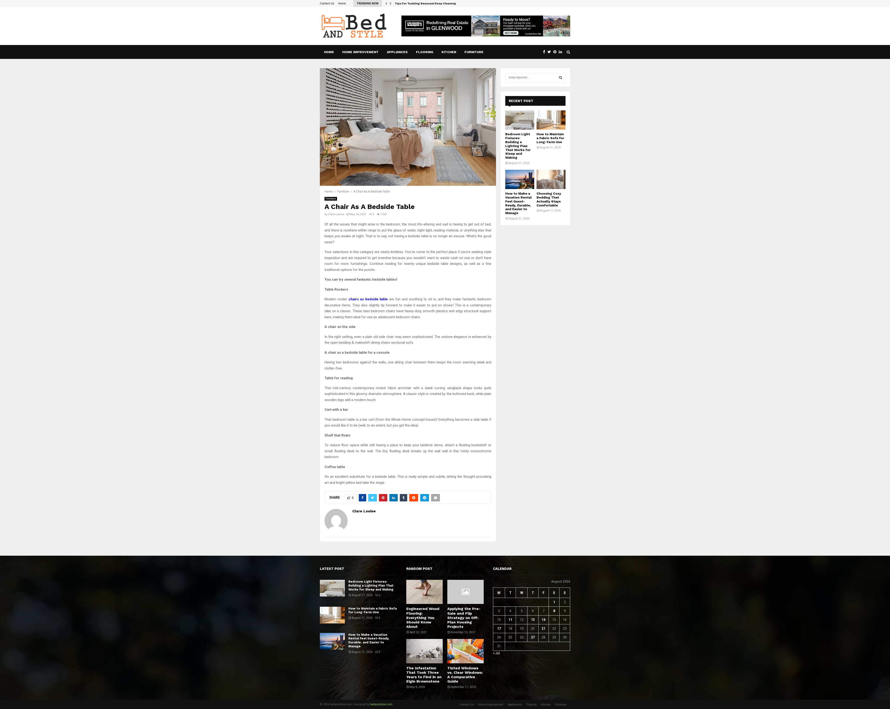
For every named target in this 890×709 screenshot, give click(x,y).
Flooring (424, 52)
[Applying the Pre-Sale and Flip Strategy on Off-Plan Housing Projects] (465, 592)
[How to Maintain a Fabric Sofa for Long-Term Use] (551, 120)
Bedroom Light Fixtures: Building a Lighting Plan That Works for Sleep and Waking (518, 145)
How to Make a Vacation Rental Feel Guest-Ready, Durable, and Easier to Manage (518, 203)
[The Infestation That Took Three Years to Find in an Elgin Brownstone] (424, 651)
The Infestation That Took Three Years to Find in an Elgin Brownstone (424, 675)
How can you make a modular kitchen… (423, 3)
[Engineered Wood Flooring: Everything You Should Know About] (424, 592)
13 (533, 620)
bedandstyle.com (381, 704)
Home (342, 3)
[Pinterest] (556, 52)
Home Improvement (360, 52)
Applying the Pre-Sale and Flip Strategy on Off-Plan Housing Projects (463, 617)
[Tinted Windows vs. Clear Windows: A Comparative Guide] (465, 651)
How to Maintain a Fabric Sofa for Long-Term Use (550, 138)
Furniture (473, 52)
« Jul (496, 653)
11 (510, 620)
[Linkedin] (561, 52)
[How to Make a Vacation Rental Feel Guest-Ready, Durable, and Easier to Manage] (519, 179)
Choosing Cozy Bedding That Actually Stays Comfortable (549, 199)
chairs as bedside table (368, 299)
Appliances (397, 52)
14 (543, 620)
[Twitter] (550, 52)
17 (499, 628)
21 (543, 628)
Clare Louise (336, 214)
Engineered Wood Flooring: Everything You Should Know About (422, 617)
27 (533, 637)
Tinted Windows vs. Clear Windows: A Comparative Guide (465, 675)
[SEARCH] (561, 77)
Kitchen (449, 52)
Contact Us (327, 3)
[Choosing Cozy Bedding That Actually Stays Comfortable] (551, 179)
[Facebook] (545, 52)
